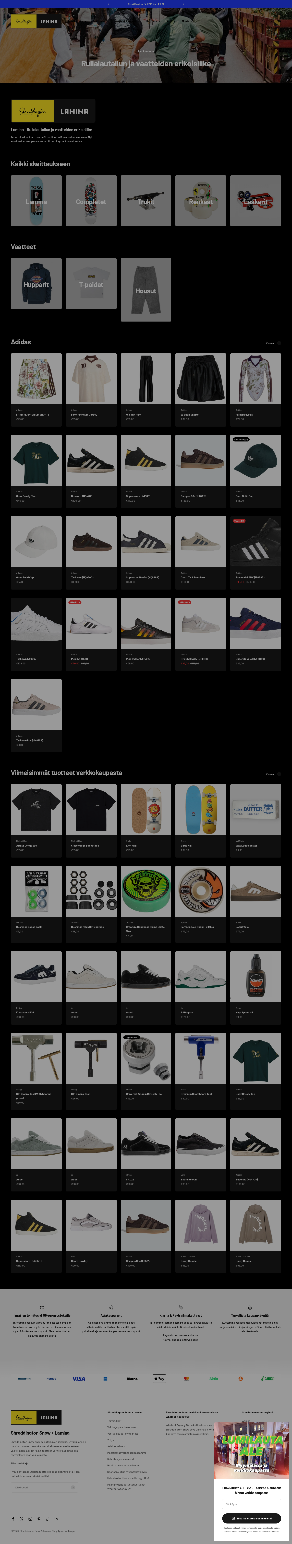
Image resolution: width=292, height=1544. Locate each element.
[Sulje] (282, 1429)
